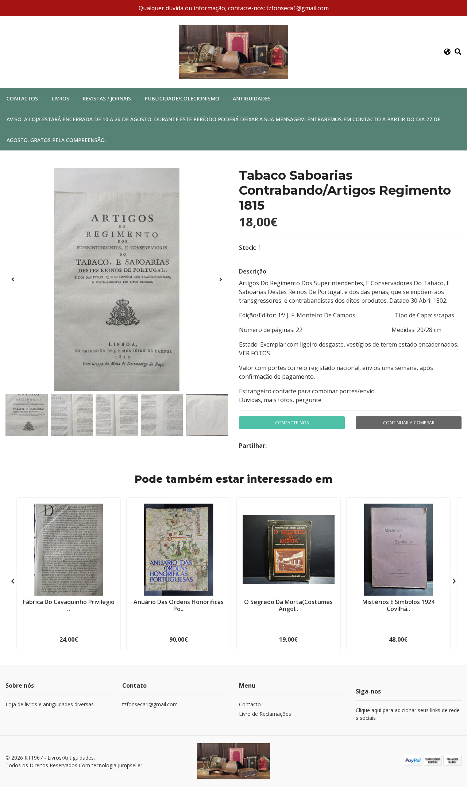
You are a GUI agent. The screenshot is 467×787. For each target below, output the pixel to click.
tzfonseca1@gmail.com (150, 704)
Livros (60, 98)
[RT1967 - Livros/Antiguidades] (233, 51)
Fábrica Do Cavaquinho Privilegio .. (69, 605)
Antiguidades (252, 98)
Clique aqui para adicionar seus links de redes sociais (408, 714)
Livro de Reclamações (265, 713)
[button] (447, 51)
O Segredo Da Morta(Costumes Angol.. (288, 605)
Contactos (22, 98)
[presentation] (12, 279)
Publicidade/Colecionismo (181, 98)
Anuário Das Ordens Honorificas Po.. (179, 605)
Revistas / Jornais (106, 98)
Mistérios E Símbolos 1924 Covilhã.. (398, 605)
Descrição (252, 271)
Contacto (250, 704)
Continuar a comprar (409, 423)
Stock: (247, 248)
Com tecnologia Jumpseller (110, 765)
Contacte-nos (292, 423)
